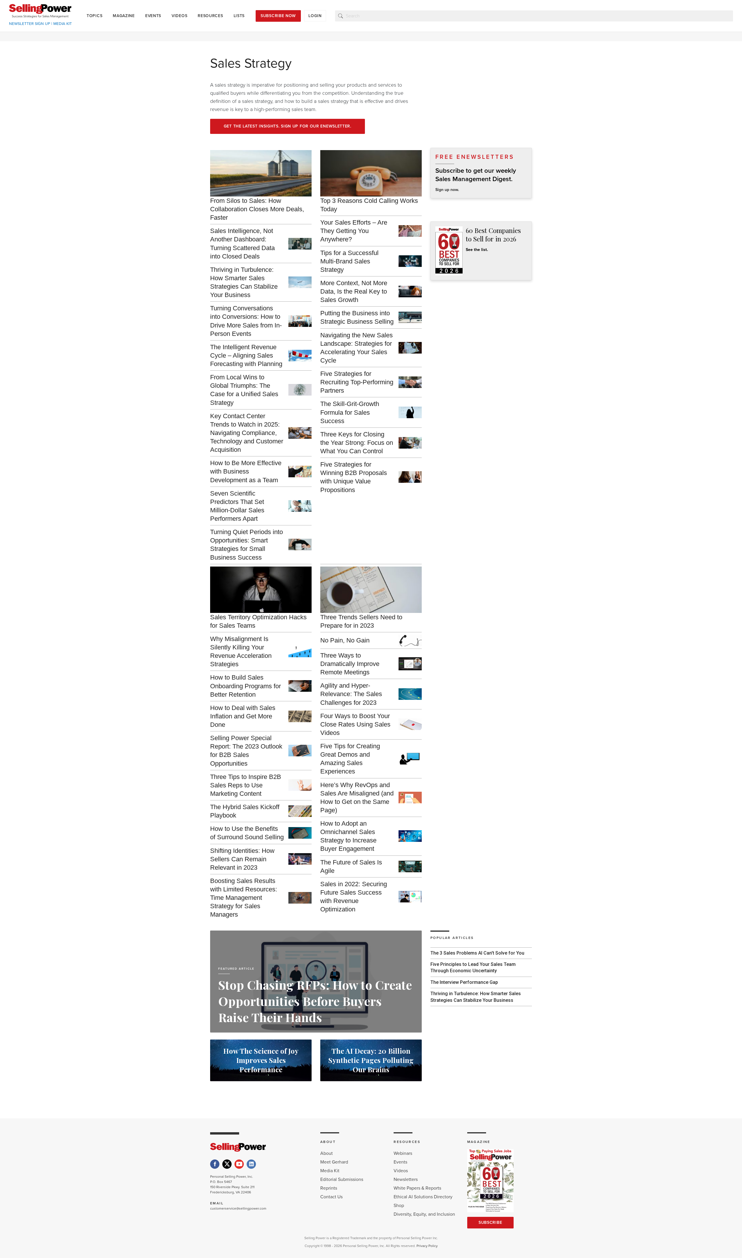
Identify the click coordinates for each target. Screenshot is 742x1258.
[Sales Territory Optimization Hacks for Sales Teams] (261, 590)
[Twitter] (227, 1164)
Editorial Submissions (341, 1179)
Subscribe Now (278, 15)
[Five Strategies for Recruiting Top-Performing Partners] (410, 382)
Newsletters (406, 1179)
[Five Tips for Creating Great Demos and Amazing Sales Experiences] (410, 758)
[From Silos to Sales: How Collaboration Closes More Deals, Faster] (261, 173)
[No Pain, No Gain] (410, 640)
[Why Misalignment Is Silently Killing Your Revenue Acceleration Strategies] (300, 651)
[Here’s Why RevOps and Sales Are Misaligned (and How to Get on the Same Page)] (410, 797)
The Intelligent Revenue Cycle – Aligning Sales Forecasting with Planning (246, 355)
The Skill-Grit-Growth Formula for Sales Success (349, 412)
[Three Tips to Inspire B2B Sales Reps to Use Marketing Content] (300, 785)
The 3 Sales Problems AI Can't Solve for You (477, 953)
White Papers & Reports (417, 1188)
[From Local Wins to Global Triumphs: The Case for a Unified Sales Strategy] (300, 390)
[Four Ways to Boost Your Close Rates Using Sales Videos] (410, 724)
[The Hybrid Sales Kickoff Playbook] (300, 811)
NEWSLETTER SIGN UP (29, 23)
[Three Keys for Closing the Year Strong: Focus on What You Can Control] (410, 443)
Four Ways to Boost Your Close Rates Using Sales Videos (355, 724)
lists (239, 15)
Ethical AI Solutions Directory (423, 1197)
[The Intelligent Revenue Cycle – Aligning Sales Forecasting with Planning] (300, 355)
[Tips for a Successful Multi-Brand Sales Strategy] (410, 261)
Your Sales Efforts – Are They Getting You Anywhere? (353, 231)
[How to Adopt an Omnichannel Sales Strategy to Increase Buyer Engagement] (410, 836)
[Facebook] (214, 1164)
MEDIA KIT (62, 23)
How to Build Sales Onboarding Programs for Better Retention (245, 686)
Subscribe (490, 1222)
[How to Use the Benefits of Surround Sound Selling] (300, 833)
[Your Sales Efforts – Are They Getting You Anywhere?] (410, 231)
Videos (401, 1171)
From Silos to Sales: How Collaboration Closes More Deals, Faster (257, 209)
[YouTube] (239, 1164)
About (326, 1153)
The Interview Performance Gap (464, 982)
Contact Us (331, 1197)
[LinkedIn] (251, 1164)
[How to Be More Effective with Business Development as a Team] (300, 471)
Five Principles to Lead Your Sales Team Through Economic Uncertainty (473, 967)
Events (400, 1162)
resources (210, 15)
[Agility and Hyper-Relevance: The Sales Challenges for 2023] (410, 694)
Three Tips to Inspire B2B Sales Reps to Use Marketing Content (245, 785)
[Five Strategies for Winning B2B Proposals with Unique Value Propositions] (410, 477)
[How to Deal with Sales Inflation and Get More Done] (300, 716)
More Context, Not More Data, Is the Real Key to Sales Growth (353, 291)
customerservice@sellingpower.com (238, 1208)
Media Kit (329, 1171)
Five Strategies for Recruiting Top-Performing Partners (356, 382)
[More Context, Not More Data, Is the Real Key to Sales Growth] (410, 291)
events (153, 15)
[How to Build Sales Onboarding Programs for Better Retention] (300, 686)
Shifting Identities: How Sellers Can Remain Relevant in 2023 (242, 859)
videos (179, 15)
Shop (399, 1205)
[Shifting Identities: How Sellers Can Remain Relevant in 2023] (300, 859)
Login (315, 15)
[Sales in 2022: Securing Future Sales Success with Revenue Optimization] (410, 896)
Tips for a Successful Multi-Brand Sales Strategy (349, 261)
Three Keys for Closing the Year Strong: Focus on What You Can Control (356, 443)
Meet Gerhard (334, 1162)
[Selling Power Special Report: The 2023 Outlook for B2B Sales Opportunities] (300, 750)
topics (94, 15)
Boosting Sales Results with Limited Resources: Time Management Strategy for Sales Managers (243, 897)
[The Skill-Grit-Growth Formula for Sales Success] (410, 412)
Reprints (328, 1188)
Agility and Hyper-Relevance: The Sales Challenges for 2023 (351, 694)
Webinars (403, 1153)
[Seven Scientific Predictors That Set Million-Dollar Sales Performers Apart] (300, 506)
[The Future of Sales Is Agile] (410, 866)
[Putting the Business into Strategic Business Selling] (410, 317)
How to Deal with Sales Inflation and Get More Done (242, 716)
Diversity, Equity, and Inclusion (424, 1214)
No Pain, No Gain (345, 640)
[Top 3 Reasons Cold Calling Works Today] (371, 173)
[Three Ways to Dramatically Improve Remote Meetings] (410, 663)
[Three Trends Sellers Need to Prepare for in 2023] (371, 590)
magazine (124, 15)
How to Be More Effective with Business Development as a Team (245, 471)
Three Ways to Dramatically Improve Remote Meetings (349, 664)
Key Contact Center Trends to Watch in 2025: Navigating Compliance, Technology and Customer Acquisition (246, 433)
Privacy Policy (427, 1246)
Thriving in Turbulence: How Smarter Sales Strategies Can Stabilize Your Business (475, 997)
